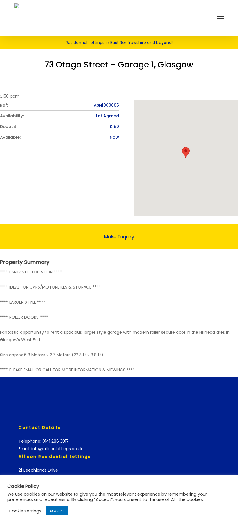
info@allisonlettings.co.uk (56, 449)
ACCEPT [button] (56, 511)
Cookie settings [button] (25, 511)
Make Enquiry (119, 236)
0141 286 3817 (55, 441)
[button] (220, 18)
